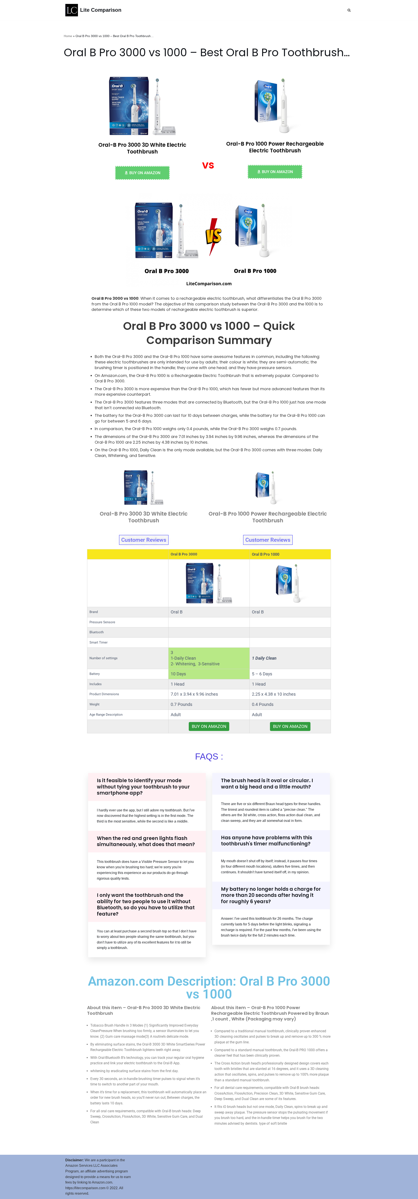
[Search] (349, 10)
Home (68, 36)
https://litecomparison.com (85, 1188)
